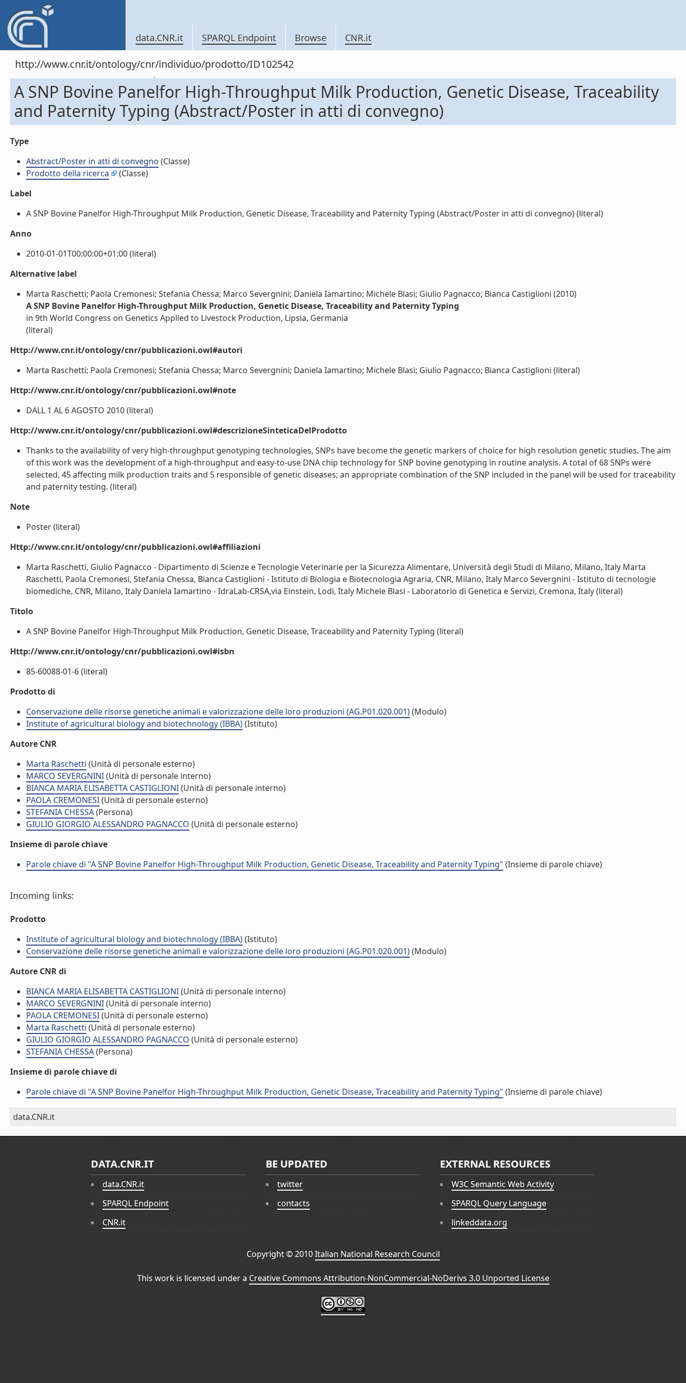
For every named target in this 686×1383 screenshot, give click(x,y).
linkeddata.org (479, 1222)
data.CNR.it (159, 38)
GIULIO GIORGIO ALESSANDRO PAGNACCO (107, 824)
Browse (310, 38)
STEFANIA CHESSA (60, 812)
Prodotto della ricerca (67, 173)
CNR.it (358, 38)
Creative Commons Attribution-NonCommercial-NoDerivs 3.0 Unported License (399, 1278)
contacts (293, 1203)
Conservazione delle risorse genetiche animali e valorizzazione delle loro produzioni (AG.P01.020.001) (218, 711)
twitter (290, 1184)
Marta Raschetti (56, 763)
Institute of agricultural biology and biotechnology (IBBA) (134, 723)
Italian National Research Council (377, 1253)
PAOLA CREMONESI (62, 799)
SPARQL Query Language (498, 1203)
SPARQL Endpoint (239, 38)
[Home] (62, 25)
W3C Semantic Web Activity (502, 1184)
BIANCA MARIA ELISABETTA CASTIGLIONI (102, 787)
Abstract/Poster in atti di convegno (92, 161)
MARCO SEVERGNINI (65, 775)
